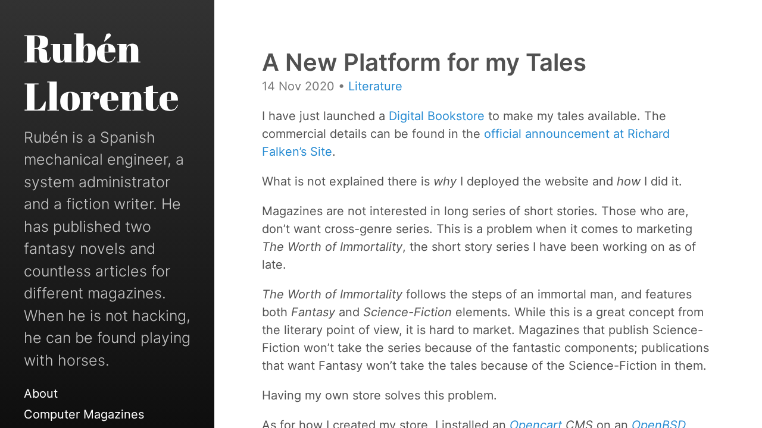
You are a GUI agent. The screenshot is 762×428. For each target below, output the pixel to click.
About (41, 393)
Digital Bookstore (437, 116)
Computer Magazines (84, 414)
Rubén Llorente (101, 71)
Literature (375, 86)
